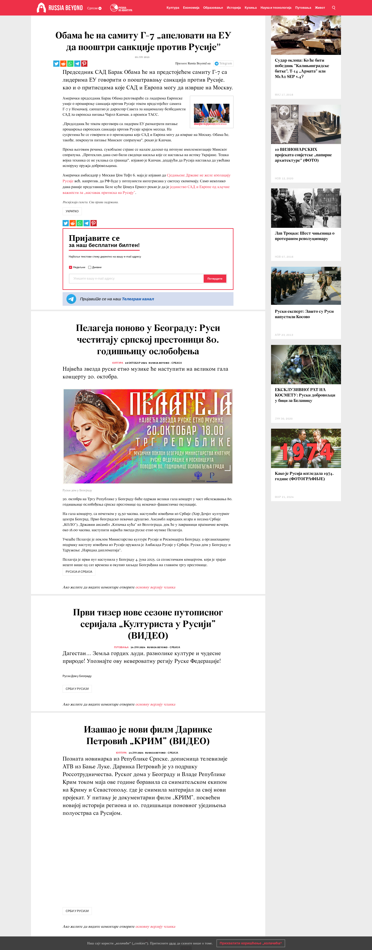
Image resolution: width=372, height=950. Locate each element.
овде (172, 943)
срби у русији (77, 689)
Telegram (225, 63)
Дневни (97, 267)
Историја (234, 8)
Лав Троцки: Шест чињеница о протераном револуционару (304, 236)
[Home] (41, 8)
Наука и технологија (276, 8)
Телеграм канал (138, 298)
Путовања (303, 8)
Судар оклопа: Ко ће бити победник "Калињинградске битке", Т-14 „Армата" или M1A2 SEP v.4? (302, 68)
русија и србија (79, 571)
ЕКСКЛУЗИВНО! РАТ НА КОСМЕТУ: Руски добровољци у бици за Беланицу (305, 395)
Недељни (79, 267)
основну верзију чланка (155, 587)
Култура (173, 8)
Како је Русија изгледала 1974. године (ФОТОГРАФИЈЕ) (304, 476)
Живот (320, 8)
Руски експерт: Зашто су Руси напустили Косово (304, 314)
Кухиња (251, 8)
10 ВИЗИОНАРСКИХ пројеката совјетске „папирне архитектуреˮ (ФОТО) (303, 155)
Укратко (72, 211)
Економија (191, 8)
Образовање (213, 8)
